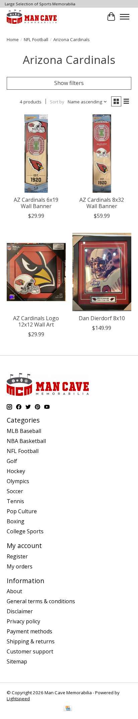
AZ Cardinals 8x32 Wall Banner (101, 203)
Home (13, 39)
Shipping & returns (31, 641)
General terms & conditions (41, 601)
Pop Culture (22, 511)
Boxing (15, 521)
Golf (12, 461)
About (14, 591)
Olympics (18, 481)
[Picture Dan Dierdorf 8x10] (101, 272)
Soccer (15, 491)
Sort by (57, 102)
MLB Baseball (24, 431)
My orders (19, 566)
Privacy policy (23, 621)
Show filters (69, 83)
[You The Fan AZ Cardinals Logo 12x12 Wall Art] (36, 272)
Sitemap (17, 661)
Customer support (30, 651)
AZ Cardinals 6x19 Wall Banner (36, 203)
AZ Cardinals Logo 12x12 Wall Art (36, 321)
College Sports (25, 531)
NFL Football (36, 39)
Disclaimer (20, 611)
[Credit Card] (68, 709)
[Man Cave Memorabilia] (32, 16)
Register (17, 556)
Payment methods (29, 631)
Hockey (16, 471)
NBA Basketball (26, 441)
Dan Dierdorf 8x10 (102, 318)
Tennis (15, 501)
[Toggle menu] (124, 16)
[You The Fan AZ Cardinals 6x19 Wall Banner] (36, 153)
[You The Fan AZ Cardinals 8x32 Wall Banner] (101, 153)
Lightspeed (18, 699)
